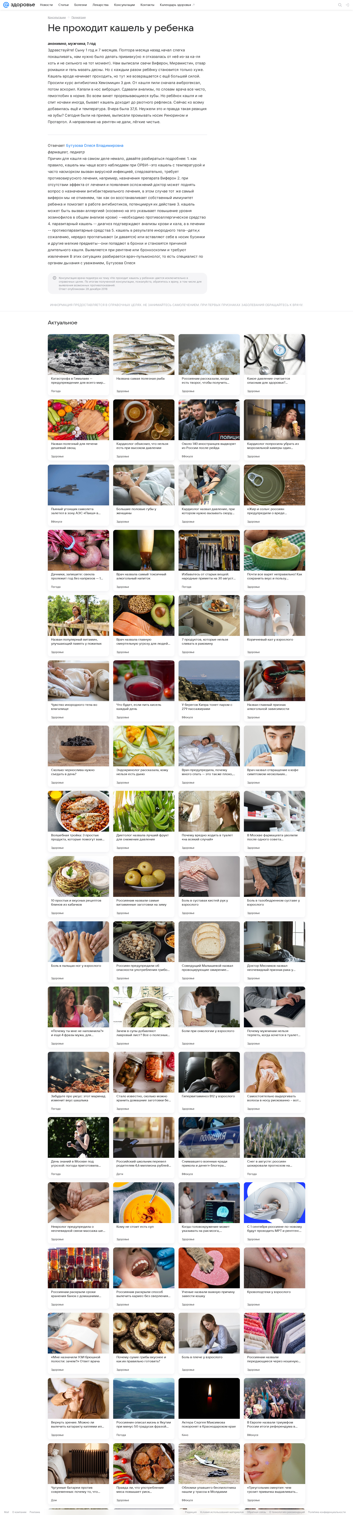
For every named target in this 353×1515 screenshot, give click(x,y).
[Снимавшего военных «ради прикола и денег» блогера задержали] (209, 1147)
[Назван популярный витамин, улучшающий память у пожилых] (78, 625)
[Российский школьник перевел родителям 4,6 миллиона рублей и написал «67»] (143, 1147)
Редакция (191, 1512)
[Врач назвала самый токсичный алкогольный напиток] (143, 560)
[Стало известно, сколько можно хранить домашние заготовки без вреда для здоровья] (143, 1082)
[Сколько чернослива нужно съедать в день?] (78, 756)
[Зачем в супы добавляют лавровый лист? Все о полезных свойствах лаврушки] (143, 1017)
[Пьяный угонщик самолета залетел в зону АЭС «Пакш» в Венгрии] (78, 495)
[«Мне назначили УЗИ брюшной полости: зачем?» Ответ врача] (78, 1343)
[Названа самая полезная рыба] (143, 364)
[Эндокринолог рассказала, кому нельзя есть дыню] (143, 756)
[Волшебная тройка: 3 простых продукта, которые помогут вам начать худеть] (78, 821)
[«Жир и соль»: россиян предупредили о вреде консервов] (274, 495)
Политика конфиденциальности (327, 1512)
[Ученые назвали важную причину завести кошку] (209, 1278)
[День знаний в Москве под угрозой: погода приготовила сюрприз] (78, 1147)
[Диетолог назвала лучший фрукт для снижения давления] (143, 821)
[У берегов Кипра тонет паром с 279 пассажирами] (209, 691)
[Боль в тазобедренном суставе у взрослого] (274, 886)
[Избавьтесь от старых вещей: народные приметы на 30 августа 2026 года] (209, 560)
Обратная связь (256, 1512)
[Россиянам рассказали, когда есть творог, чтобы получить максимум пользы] (209, 364)
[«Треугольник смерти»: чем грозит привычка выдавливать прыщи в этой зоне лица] (274, 1473)
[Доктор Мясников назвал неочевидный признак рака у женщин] (274, 951)
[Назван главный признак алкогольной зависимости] (274, 691)
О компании (19, 1512)
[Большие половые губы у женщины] (143, 495)
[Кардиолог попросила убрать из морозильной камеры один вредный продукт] (274, 430)
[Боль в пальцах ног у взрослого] (78, 951)
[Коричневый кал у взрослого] (274, 625)
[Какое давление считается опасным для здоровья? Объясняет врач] (274, 364)
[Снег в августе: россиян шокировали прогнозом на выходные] (274, 1147)
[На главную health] (22, 5)
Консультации (57, 17)
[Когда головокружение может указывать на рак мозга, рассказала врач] (209, 1212)
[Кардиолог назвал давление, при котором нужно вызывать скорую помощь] (209, 495)
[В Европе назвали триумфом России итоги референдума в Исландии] (274, 1408)
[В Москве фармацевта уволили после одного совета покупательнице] (274, 821)
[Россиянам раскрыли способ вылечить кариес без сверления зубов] (143, 1278)
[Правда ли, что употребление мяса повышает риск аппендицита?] (143, 1473)
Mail (6, 1512)
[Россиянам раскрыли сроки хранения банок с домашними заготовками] (78, 1278)
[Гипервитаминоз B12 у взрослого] (209, 1082)
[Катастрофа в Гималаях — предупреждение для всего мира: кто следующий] (78, 364)
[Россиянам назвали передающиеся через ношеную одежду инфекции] (274, 1343)
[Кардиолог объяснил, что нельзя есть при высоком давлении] (143, 430)
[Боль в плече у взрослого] (209, 1343)
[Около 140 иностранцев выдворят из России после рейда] (209, 430)
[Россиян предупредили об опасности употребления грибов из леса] (143, 951)
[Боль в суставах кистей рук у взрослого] (209, 886)
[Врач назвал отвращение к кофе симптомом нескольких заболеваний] (274, 756)
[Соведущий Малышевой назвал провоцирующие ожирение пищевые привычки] (209, 951)
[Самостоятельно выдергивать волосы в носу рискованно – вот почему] (274, 1082)
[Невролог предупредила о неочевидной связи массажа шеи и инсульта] (78, 1212)
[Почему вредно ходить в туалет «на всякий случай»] (209, 821)
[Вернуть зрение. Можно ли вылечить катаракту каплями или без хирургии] (78, 1408)
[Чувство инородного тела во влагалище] (78, 691)
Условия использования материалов (222, 1512)
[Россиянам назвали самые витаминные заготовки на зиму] (143, 886)
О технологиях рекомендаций (287, 1512)
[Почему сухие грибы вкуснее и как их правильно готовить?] (143, 1343)
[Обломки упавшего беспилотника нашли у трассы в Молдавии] (209, 1473)
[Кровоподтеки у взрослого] (274, 1278)
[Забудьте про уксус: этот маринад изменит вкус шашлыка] (78, 1082)
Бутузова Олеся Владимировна (94, 145)
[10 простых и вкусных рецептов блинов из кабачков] (78, 886)
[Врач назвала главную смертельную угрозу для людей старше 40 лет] (143, 625)
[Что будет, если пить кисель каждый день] (143, 691)
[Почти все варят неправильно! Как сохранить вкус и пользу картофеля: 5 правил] (274, 560)
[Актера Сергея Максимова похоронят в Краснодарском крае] (209, 1408)
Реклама (35, 1512)
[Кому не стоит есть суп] (143, 1212)
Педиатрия (78, 17)
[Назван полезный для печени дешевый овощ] (78, 430)
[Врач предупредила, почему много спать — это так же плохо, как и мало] (209, 756)
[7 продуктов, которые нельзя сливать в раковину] (209, 625)
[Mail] (6, 5)
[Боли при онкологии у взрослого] (209, 1017)
